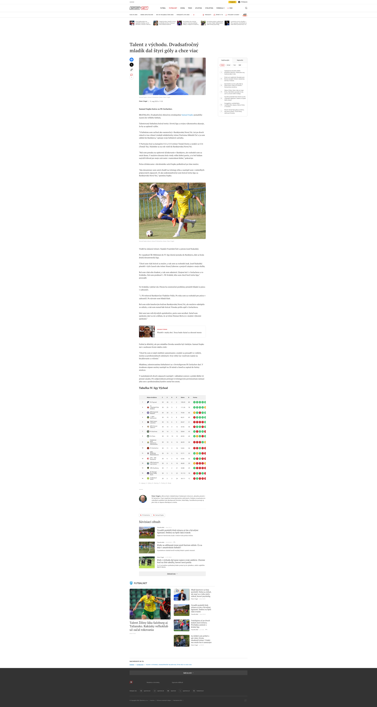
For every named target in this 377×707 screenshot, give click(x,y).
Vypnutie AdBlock (177, 682)
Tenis (190, 8)
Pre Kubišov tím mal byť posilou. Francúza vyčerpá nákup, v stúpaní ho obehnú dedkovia (190, 23)
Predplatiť (232, 2)
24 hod (228, 65)
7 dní (234, 65)
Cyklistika (209, 8)
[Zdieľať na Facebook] (132, 60)
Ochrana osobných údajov (164, 700)
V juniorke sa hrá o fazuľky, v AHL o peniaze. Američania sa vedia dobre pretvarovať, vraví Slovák (239, 23)
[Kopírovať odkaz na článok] (132, 70)
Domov (132, 664)
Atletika (198, 8)
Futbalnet (173, 8)
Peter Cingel (143, 101)
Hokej (182, 8)
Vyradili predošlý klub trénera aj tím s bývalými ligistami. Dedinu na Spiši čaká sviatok (201, 608)
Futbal (163, 8)
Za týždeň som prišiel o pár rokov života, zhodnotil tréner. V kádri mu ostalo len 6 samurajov (201, 639)
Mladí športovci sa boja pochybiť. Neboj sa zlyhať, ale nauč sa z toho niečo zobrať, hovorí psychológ (201, 593)
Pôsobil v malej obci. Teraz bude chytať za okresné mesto (179, 332)
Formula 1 (220, 8)
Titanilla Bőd (160, 527)
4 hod (222, 65)
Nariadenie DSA (177, 700)
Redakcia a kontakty (153, 682)
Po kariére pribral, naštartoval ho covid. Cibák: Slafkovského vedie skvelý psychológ (215, 23)
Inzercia (152, 700)
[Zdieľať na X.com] (132, 65)
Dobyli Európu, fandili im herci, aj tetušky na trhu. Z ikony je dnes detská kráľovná (167, 23)
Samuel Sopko (187, 115)
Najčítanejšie (225, 60)
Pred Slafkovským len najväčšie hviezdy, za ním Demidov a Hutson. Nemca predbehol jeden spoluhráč (142, 23)
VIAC (231, 8)
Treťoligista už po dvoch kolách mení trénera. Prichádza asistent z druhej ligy (200, 624)
